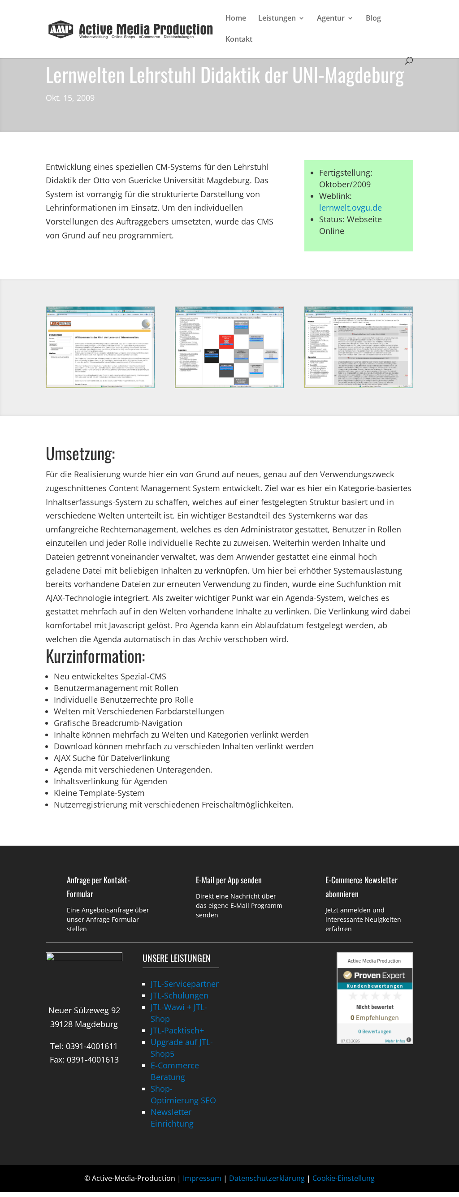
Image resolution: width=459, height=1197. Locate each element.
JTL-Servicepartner (185, 983)
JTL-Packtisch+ (177, 1030)
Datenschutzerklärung (267, 1178)
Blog (373, 19)
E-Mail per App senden (229, 880)
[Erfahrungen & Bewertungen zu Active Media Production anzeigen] (375, 1041)
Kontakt (238, 40)
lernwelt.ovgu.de (350, 207)
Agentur (331, 19)
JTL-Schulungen (179, 995)
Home (235, 19)
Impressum (202, 1178)
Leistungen (277, 19)
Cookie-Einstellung (343, 1178)
